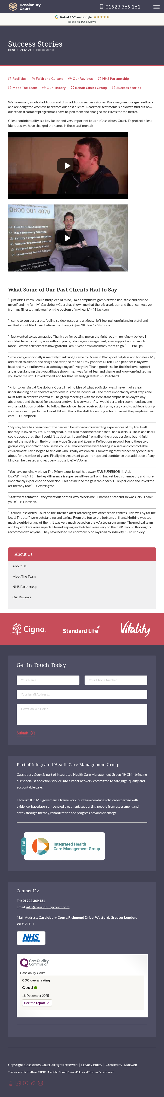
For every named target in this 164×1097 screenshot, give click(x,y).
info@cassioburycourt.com (47, 907)
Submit (23, 733)
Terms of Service (97, 1072)
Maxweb (130, 1065)
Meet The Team (24, 576)
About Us (25, 49)
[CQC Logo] (34, 966)
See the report (34, 1003)
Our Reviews (21, 597)
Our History (56, 88)
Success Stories (128, 88)
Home (11, 49)
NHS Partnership (24, 586)
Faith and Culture (49, 78)
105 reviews (88, 21)
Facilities (19, 78)
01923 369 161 (34, 900)
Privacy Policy (91, 1065)
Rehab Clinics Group (91, 88)
